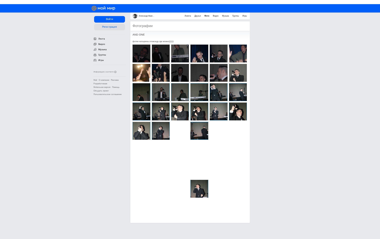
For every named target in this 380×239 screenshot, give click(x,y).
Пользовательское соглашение (108, 94)
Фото (207, 16)
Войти (109, 19)
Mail (95, 80)
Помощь (115, 87)
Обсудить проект (101, 91)
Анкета (188, 16)
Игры (244, 16)
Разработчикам (100, 83)
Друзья (197, 16)
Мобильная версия (102, 87)
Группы (235, 16)
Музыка (225, 16)
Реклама (115, 80)
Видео (216, 16)
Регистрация (109, 26)
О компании (104, 80)
